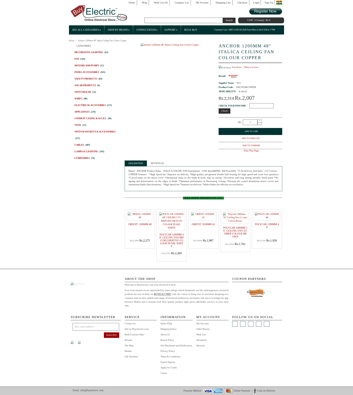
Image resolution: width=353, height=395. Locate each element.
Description (136, 163)
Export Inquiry (168, 362)
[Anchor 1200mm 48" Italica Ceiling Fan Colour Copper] (170, 44)
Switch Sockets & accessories (94, 135)
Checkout (242, 2)
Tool (80, 125)
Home (132, 2)
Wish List (201, 334)
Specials (200, 345)
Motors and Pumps (89, 65)
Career (164, 373)
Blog (144, 2)
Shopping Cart (223, 2)
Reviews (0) (157, 163)
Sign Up (269, 2)
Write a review (251, 67)
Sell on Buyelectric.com (137, 329)
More (133, 305)
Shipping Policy (169, 329)
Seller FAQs (166, 323)
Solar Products (87, 85)
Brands (128, 351)
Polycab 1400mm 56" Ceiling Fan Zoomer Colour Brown (235, 232)
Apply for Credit (169, 367)
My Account (202, 2)
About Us (165, 334)
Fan (79, 58)
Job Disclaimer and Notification (176, 345)
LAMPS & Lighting (89, 151)
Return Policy (167, 340)
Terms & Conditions (171, 356)
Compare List (182, 2)
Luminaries (84, 158)
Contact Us (130, 323)
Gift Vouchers (131, 356)
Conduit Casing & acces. (92, 118)
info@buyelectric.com (92, 390)
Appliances (85, 111)
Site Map (129, 345)
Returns (128, 340)
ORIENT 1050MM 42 (203, 224)
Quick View (140, 245)
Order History (203, 329)
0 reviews (236, 67)
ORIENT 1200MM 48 (139, 224)
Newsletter (201, 340)
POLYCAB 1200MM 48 (267, 226)
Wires (80, 98)
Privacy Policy (168, 351)
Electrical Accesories (93, 105)
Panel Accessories (89, 72)
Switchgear (85, 92)
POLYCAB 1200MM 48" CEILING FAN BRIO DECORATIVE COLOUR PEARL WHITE (171, 240)
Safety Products (88, 78)
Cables (82, 144)
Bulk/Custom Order (134, 334)
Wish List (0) (161, 2)
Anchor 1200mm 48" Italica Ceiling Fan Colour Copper (102, 40)
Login (256, 2)
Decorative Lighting (91, 52)
